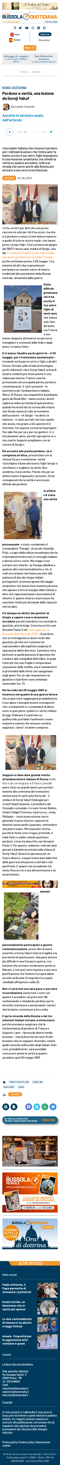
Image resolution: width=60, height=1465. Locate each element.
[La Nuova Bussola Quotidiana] (30, 17)
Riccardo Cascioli (22, 107)
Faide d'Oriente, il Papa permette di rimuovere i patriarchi (16, 1288)
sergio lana (38, 1082)
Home (25, 72)
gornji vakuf (8, 1087)
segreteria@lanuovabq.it (15, 1391)
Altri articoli (31, 1263)
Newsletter (44, 40)
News (17, 34)
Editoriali (36, 72)
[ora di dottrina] (30, 1233)
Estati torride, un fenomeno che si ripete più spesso (14, 1305)
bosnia (21, 1087)
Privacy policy (9, 1442)
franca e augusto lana (19, 1082)
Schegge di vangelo (16, 56)
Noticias (17, 39)
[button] (30, 48)
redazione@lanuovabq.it (15, 1388)
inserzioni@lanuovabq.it (15, 1395)
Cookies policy (26, 1442)
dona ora (45, 34)
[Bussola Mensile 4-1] (30, 1151)
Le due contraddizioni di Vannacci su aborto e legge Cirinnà (17, 1322)
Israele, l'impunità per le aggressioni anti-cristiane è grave (17, 1339)
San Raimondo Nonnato (44, 57)
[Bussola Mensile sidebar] (30, 1192)
